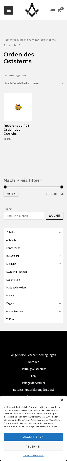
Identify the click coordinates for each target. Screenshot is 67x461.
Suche (8, 209)
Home (7, 40)
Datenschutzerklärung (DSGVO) (33, 390)
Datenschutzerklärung (33, 455)
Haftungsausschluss (33, 369)
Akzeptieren (33, 436)
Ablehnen (33, 446)
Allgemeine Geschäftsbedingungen (33, 355)
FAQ (33, 376)
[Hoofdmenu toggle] (8, 10)
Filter (11, 193)
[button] (61, 400)
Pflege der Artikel (33, 383)
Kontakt (33, 362)
